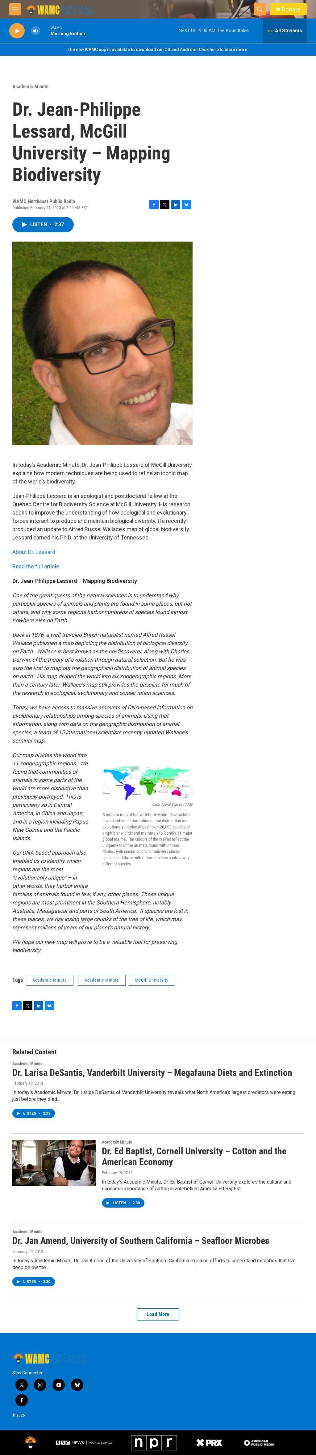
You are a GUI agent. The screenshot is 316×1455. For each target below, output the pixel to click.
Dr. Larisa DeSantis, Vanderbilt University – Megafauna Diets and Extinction (152, 1072)
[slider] (45, 30)
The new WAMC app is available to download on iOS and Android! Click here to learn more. (158, 49)
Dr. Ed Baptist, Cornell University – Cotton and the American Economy (194, 1156)
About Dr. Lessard (33, 552)
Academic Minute (30, 86)
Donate (291, 9)
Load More (158, 1314)
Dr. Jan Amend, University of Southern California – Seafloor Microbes (140, 1240)
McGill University (151, 980)
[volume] (35, 31)
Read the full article (35, 566)
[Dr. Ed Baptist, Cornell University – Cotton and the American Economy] (54, 1163)
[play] (17, 30)
